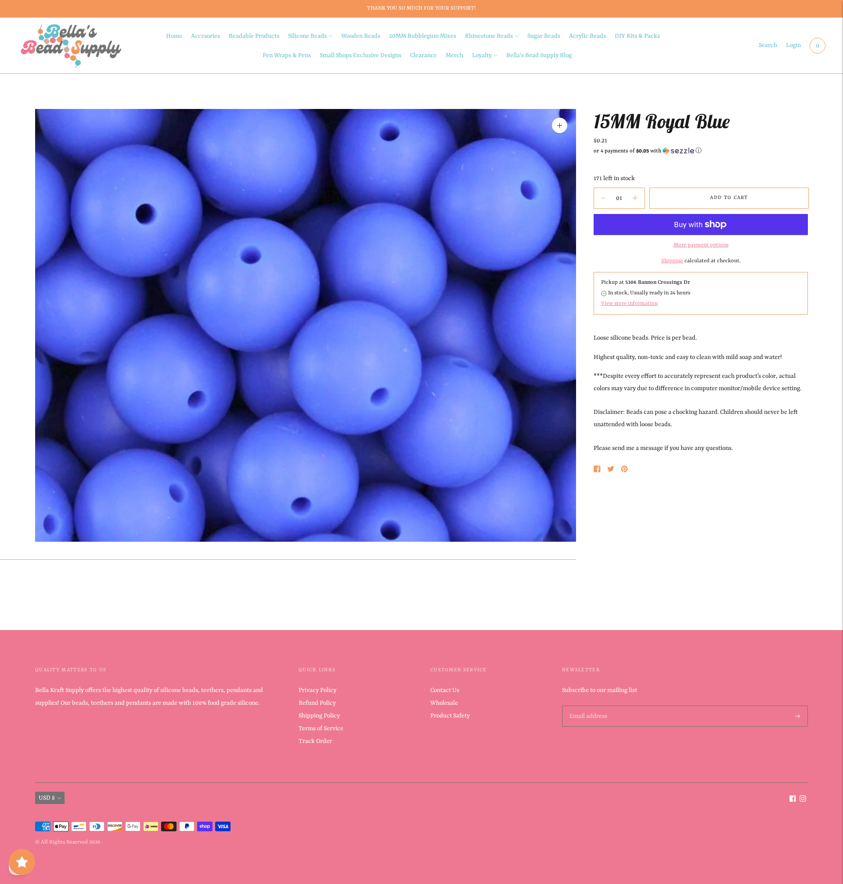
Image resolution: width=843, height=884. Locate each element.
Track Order (315, 741)
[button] (701, 151)
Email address (587, 706)
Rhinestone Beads (489, 36)
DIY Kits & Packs (637, 36)
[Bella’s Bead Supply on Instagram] (803, 800)
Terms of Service (321, 728)
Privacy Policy (317, 690)
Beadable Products (254, 36)
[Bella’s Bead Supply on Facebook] (792, 800)
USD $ (47, 797)
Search (768, 45)
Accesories (205, 36)
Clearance (423, 55)
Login (793, 45)
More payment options (701, 245)
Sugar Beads (543, 36)
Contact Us (444, 690)
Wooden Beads (360, 36)
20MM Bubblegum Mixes (422, 36)
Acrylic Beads (587, 36)
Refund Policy (317, 702)
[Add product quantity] (603, 198)
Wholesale (444, 702)
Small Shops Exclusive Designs (360, 55)
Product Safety (450, 715)
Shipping (672, 261)
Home (174, 36)
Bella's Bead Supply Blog (539, 55)
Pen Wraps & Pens (287, 55)
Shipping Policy (319, 715)
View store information (629, 303)
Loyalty (482, 55)
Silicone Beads (307, 36)
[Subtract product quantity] (635, 198)
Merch (454, 55)
